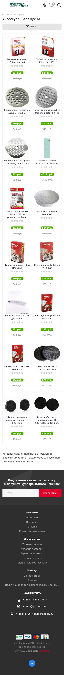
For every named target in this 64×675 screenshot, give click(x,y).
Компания (32, 512)
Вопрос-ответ (32, 575)
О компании (32, 517)
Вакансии (32, 522)
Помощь (32, 570)
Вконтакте (32, 663)
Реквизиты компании (32, 531)
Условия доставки (32, 548)
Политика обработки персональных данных (32, 584)
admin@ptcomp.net (34, 606)
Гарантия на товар (32, 553)
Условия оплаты (32, 544)
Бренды (32, 580)
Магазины (32, 526)
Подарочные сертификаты (32, 562)
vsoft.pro (44, 650)
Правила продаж (32, 558)
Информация (32, 539)
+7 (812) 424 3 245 (34, 599)
